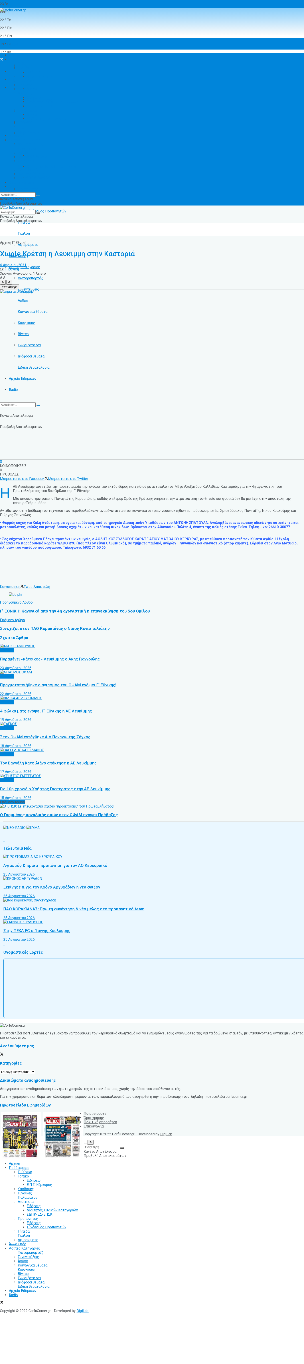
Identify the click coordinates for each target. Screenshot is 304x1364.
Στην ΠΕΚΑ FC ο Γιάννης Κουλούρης (36, 930)
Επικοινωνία (94, 1126)
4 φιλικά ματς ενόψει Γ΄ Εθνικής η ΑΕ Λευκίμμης (46, 711)
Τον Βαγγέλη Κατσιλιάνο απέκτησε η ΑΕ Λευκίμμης (48, 763)
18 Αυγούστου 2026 (15, 746)
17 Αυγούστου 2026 (15, 772)
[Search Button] (38, 405)
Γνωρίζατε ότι (29, 345)
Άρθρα (23, 300)
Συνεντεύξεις (28, 148)
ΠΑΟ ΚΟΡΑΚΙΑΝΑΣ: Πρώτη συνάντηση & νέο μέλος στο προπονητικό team (73, 909)
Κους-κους (26, 323)
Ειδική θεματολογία (33, 367)
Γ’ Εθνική (25, 64)
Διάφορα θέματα (31, 356)
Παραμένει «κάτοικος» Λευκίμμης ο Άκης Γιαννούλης (50, 659)
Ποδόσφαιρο (19, 59)
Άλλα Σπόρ (17, 136)
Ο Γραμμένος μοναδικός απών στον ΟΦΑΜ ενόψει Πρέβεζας (59, 814)
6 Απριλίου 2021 (13, 265)
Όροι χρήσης (94, 1118)
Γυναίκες (25, 85)
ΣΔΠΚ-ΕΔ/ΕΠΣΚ (39, 106)
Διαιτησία (26, 93)
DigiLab (166, 1134)
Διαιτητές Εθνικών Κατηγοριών (52, 166)
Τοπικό (23, 68)
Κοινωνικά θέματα (32, 311)
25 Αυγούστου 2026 (19, 874)
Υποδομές (26, 81)
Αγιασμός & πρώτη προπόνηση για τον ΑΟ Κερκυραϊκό (55, 865)
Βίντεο (23, 334)
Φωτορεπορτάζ (30, 278)
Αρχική (14, 44)
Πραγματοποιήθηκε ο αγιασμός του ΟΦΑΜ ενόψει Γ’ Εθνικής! (58, 685)
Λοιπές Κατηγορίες (24, 140)
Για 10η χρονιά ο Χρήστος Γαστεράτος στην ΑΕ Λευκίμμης (55, 789)
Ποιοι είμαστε (95, 1113)
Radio (13, 390)
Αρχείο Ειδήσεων (22, 378)
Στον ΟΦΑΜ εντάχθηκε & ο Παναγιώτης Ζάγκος (45, 737)
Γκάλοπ (24, 233)
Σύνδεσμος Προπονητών (46, 211)
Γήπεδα (24, 123)
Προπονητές (28, 189)
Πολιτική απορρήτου (100, 1122)
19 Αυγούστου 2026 (15, 720)
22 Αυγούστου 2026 (15, 694)
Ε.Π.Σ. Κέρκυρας (39, 76)
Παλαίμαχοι (27, 89)
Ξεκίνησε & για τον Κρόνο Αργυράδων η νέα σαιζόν (51, 887)
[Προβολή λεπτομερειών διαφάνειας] (15, 594)
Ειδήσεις (34, 200)
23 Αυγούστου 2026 (15, 668)
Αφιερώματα (28, 245)
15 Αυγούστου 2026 (15, 798)
